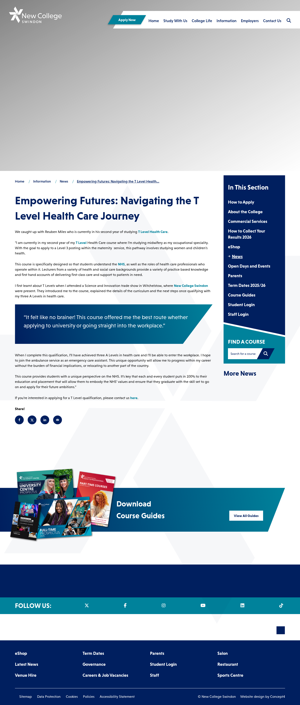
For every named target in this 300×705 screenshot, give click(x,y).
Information (227, 21)
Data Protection (49, 696)
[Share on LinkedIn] (44, 420)
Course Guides (241, 295)
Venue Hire (25, 675)
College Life (202, 21)
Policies (88, 696)
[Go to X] (88, 605)
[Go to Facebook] (126, 605)
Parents (235, 275)
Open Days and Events (249, 266)
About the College (245, 211)
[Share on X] (32, 420)
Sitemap (25, 696)
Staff (154, 675)
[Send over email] (57, 420)
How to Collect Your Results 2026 (246, 234)
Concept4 (277, 696)
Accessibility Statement (117, 696)
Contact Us (272, 21)
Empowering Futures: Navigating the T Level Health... (118, 181)
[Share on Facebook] (19, 420)
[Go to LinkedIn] (243, 605)
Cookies (72, 696)
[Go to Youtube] (204, 605)
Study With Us (175, 21)
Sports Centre (230, 675)
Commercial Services (247, 221)
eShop (234, 246)
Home (153, 21)
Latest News (26, 664)
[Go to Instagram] (164, 605)
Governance (94, 664)
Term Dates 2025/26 (247, 285)
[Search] (266, 353)
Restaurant (227, 664)
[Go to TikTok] (282, 605)
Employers (250, 21)
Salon (222, 653)
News (237, 256)
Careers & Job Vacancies (105, 675)
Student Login (241, 304)
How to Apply (241, 202)
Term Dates (93, 653)
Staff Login (238, 314)
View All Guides (246, 516)
